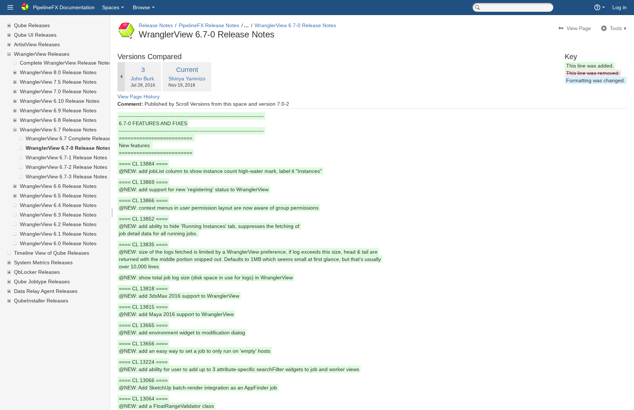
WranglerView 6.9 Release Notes (58, 110)
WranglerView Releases (41, 54)
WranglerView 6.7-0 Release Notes (68, 148)
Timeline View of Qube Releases (51, 253)
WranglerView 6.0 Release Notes (58, 243)
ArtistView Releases (37, 44)
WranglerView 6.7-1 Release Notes (66, 157)
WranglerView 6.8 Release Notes (58, 120)
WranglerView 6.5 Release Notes (58, 196)
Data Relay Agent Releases (45, 291)
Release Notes (156, 25)
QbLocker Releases (37, 272)
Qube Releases (32, 25)
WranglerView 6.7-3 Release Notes (66, 176)
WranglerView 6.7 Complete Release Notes (76, 138)
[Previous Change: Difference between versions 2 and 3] (121, 76)
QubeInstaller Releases (41, 301)
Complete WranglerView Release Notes (66, 63)
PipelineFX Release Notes (209, 25)
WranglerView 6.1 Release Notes (58, 234)
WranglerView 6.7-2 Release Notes (66, 167)
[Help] (600, 7)
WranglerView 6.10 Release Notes (59, 101)
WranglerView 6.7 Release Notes (58, 130)
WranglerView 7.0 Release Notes (58, 91)
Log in (619, 7)
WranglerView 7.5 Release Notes (58, 82)
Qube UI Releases (35, 35)
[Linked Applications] (10, 7)
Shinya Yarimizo (186, 78)
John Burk (142, 78)
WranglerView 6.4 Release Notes (58, 205)
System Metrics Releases (43, 262)
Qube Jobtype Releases (42, 281)
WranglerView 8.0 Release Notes (58, 72)
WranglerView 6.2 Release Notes (58, 224)
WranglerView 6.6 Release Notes (58, 186)
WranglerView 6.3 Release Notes (58, 215)
